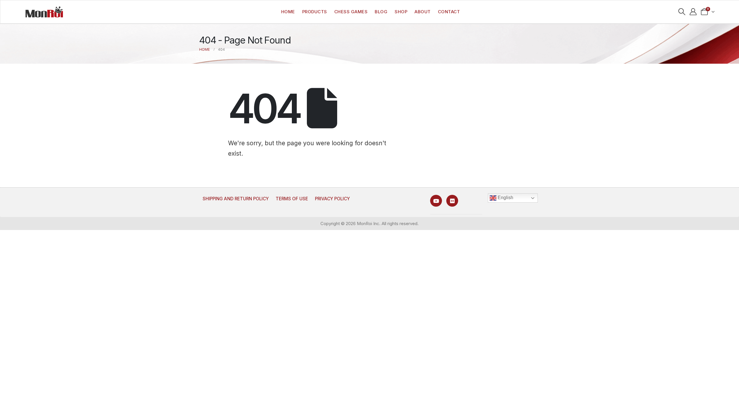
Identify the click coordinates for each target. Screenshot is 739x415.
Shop (401, 11)
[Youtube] (436, 201)
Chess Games (351, 11)
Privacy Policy (332, 198)
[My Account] (693, 11)
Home (288, 11)
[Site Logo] (44, 12)
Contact (449, 11)
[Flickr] (452, 201)
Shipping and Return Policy (236, 198)
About (423, 11)
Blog (381, 11)
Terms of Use (292, 198)
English (505, 197)
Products (314, 11)
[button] (682, 11)
